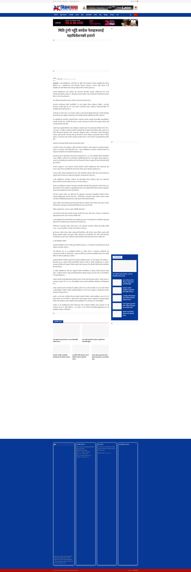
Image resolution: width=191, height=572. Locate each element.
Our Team (59, 1)
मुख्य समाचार (63, 15)
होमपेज (56, 15)
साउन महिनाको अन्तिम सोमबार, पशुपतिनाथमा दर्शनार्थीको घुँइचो (93, 340)
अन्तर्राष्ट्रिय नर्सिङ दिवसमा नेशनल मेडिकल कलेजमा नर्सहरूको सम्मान (80, 357)
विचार (95, 15)
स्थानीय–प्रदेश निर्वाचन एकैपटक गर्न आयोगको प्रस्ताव (128, 314)
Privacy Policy (65, 1)
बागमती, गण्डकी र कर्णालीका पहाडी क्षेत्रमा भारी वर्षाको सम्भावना (61, 356)
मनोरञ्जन (112, 15)
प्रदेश (82, 15)
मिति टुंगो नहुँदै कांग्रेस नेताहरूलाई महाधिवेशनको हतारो (81, 33)
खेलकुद (106, 15)
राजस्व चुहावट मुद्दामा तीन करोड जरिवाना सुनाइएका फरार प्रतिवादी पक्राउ (100, 357)
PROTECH (136, 570)
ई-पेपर (135, 15)
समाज (77, 15)
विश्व (100, 15)
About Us (54, 1)
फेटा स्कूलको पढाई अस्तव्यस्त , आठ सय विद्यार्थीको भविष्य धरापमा (65, 340)
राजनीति (71, 15)
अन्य (117, 15)
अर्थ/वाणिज (89, 15)
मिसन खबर (59, 79)
